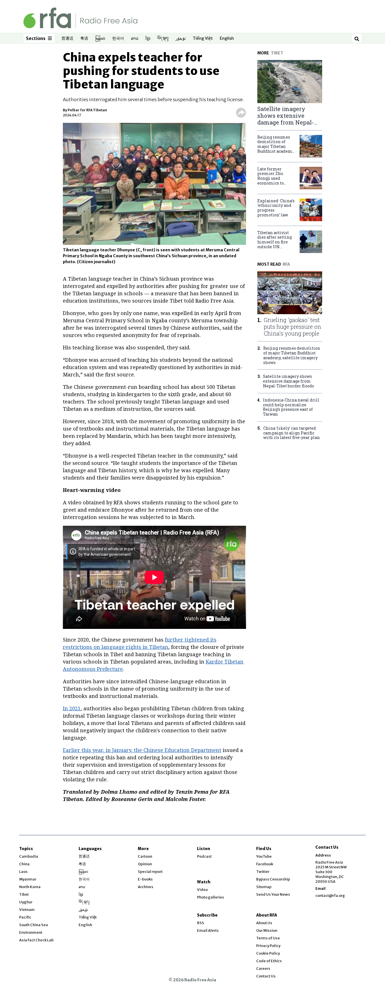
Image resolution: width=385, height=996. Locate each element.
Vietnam (27, 909)
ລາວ (134, 38)
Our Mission (266, 930)
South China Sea (33, 924)
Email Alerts (208, 930)
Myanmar (27, 879)
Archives (145, 886)
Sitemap (263, 886)
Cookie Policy (268, 953)
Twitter (262, 871)
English (227, 38)
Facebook (264, 864)
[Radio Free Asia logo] (80, 17)
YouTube (264, 856)
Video (202, 889)
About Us (264, 922)
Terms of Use (268, 938)
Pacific (25, 917)
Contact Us (266, 976)
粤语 (84, 38)
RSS (200, 922)
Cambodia (28, 856)
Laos (23, 871)
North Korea (30, 886)
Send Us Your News (273, 894)
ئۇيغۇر (181, 38)
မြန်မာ (100, 38)
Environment (30, 932)
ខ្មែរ (147, 38)
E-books (145, 879)
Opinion (145, 864)
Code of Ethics (269, 961)
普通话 (67, 38)
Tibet (24, 894)
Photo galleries (210, 897)
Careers (263, 968)
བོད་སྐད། (163, 38)
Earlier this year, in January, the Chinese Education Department (142, 750)
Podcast (204, 856)
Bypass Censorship (273, 879)
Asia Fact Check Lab (36, 940)
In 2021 (72, 708)
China (24, 864)
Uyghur (25, 902)
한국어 (118, 38)
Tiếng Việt (203, 38)
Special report (150, 871)
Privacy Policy (268, 945)
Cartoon (145, 856)
